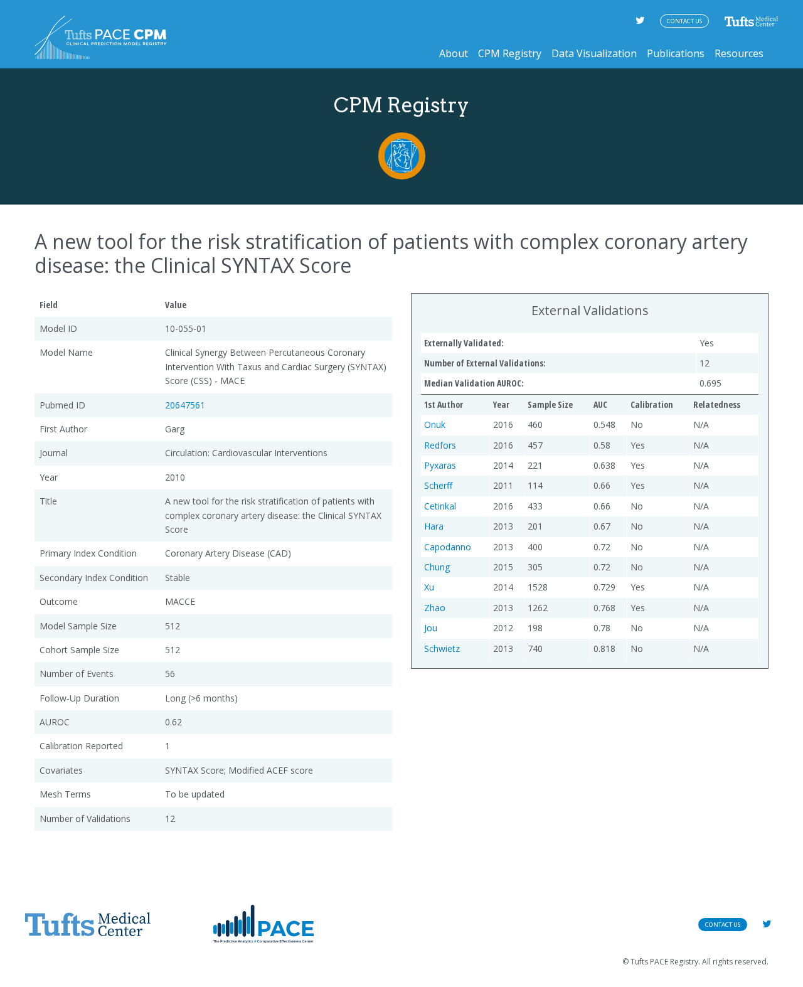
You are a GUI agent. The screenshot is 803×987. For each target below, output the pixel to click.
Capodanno (447, 547)
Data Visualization (594, 53)
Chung (437, 567)
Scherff (438, 485)
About (453, 53)
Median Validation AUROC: (474, 383)
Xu (429, 587)
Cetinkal (440, 506)
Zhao (434, 608)
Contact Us (684, 21)
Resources (739, 53)
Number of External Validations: (485, 363)
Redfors (440, 445)
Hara (434, 526)
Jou (430, 628)
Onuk (434, 424)
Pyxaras (440, 465)
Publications (676, 53)
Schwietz (442, 648)
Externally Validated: (464, 343)
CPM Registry (509, 53)
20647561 (185, 405)
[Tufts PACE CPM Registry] (100, 37)
